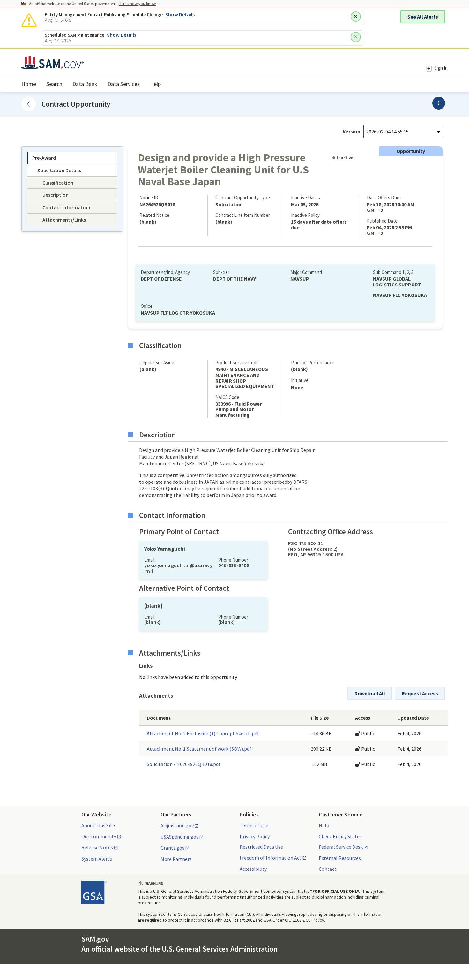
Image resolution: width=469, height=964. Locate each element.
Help (324, 825)
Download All (369, 693)
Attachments (156, 696)
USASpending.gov (179, 837)
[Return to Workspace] (28, 104)
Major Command (306, 272)
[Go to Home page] (52, 65)
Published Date (382, 221)
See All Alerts (422, 16)
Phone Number (233, 560)
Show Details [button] (180, 14)
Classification (160, 345)
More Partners (176, 859)
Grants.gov (172, 848)
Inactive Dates (305, 197)
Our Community (98, 836)
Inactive (345, 158)
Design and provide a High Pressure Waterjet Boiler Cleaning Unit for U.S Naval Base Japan (223, 169)
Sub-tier (221, 272)
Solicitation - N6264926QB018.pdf (183, 764)
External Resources (340, 858)
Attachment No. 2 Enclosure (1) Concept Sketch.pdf (203, 733)
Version (351, 131)
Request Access (420, 693)
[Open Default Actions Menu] (438, 103)
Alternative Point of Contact (184, 588)
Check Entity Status (340, 836)
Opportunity (411, 151)
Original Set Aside (156, 362)
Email (149, 560)
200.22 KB (321, 749)
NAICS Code (227, 397)
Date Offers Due (383, 197)
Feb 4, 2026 (409, 733)
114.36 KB (321, 733)
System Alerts (96, 858)
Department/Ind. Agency (165, 272)
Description (157, 435)
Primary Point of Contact (179, 532)
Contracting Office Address (330, 532)
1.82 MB (319, 764)
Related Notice (154, 215)
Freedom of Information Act (271, 858)
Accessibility (253, 869)
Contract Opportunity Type (242, 197)
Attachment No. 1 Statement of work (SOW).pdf (199, 749)
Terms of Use (254, 825)
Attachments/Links (169, 653)
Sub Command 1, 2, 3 (393, 272)
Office (147, 306)
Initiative (300, 380)
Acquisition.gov (177, 826)
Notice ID (148, 197)
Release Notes (97, 848)
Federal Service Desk (341, 847)
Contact (328, 869)
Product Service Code (237, 362)
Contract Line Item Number (242, 215)
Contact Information (172, 515)
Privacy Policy (255, 836)
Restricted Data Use (261, 847)
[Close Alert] (356, 16)
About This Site (98, 825)
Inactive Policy (305, 215)
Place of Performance (312, 362)
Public (367, 733)
